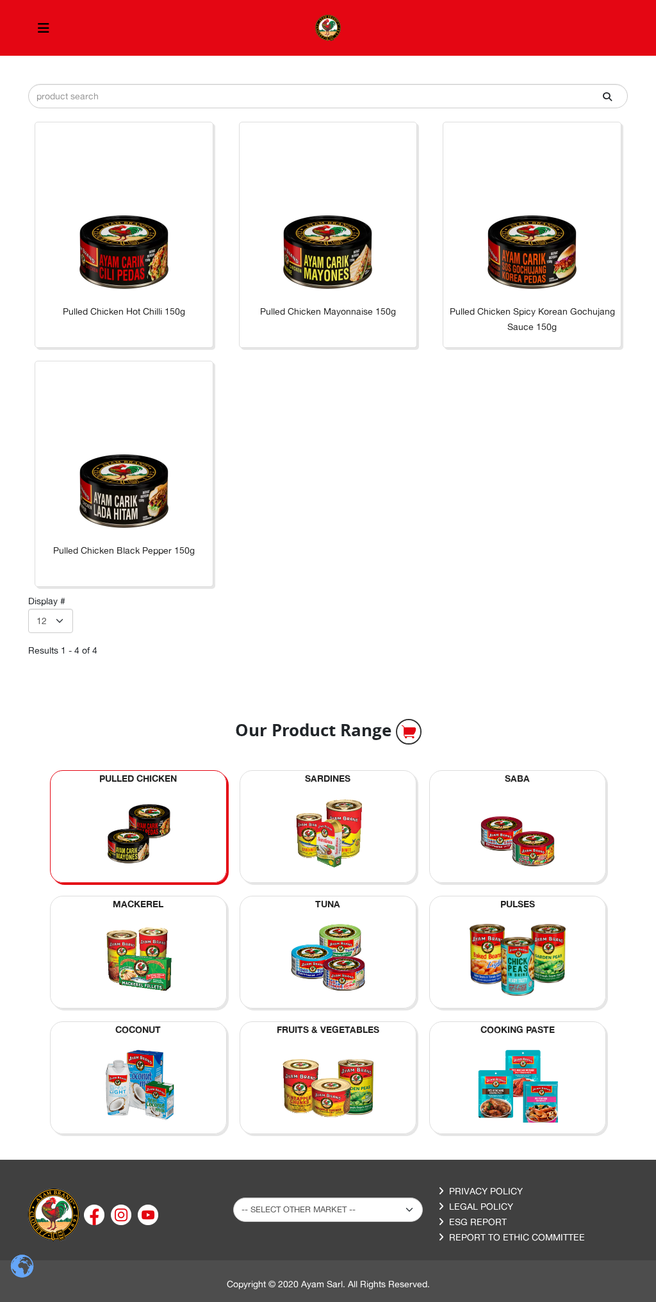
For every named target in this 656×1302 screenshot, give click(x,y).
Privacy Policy (486, 1191)
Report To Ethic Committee (517, 1237)
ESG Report (478, 1222)
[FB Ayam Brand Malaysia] (95, 1214)
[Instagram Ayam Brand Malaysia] (122, 1214)
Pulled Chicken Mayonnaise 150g (328, 311)
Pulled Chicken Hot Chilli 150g (124, 311)
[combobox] (328, 96)
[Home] (53, 1214)
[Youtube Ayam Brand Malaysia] (148, 1214)
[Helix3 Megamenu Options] (43, 28)
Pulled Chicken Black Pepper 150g (124, 550)
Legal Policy (481, 1206)
